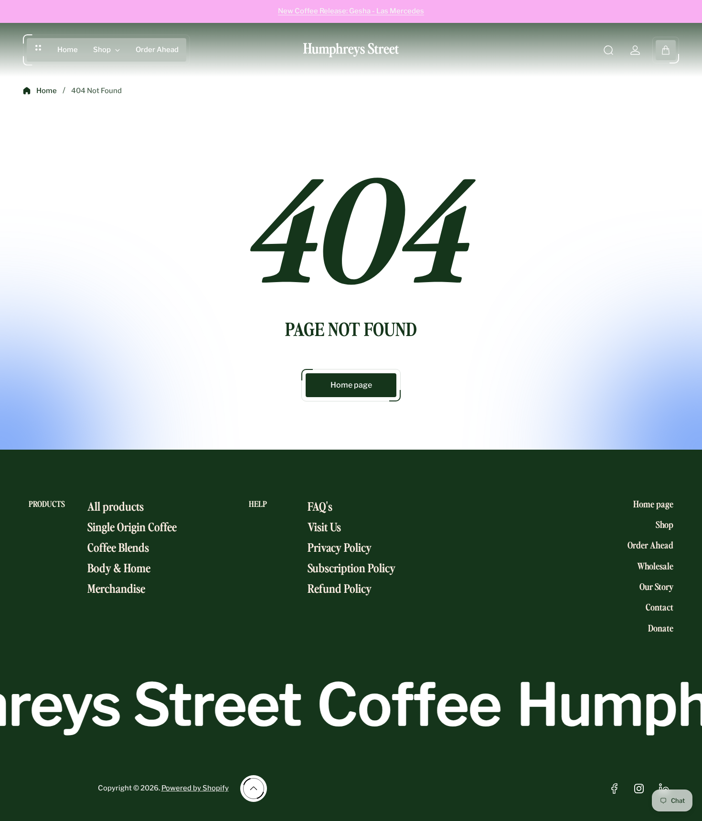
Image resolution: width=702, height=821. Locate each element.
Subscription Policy (351, 567)
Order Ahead (650, 545)
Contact (659, 607)
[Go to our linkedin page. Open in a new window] (663, 788)
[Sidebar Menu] (38, 47)
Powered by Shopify (195, 788)
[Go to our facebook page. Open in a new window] (614, 788)
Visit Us (324, 526)
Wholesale (655, 565)
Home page (351, 384)
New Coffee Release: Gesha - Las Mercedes (351, 11)
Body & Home (118, 567)
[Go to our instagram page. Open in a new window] (639, 788)
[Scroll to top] (253, 788)
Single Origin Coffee (132, 526)
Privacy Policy (340, 547)
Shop (664, 524)
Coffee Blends (118, 547)
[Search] (608, 50)
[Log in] (635, 50)
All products (115, 506)
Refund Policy (340, 588)
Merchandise (116, 588)
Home (46, 90)
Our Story (656, 586)
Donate (660, 627)
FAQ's (320, 506)
